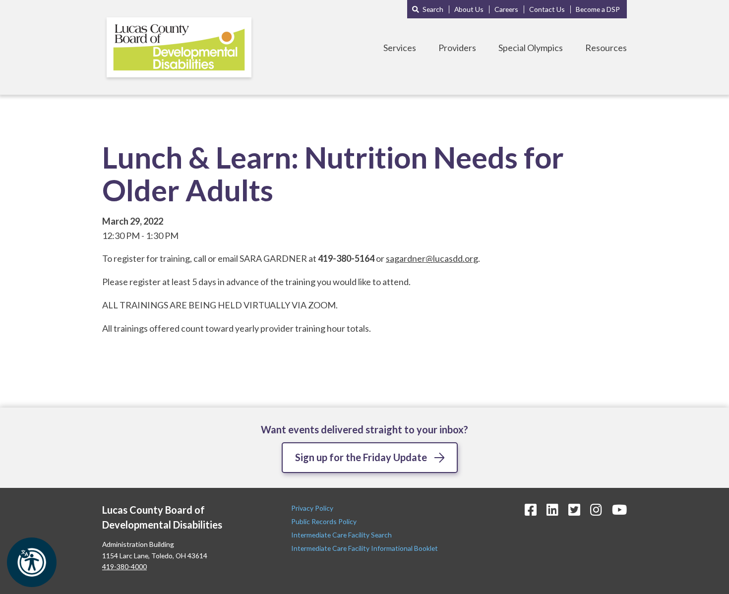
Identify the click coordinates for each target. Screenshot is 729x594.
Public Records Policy (324, 521)
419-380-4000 (124, 566)
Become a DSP (598, 9)
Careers (506, 9)
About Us (469, 9)
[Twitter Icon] (574, 509)
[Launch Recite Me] (32, 562)
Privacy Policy (313, 508)
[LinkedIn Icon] (552, 509)
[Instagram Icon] (596, 509)
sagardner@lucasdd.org (432, 258)
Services (399, 47)
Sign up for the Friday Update (361, 457)
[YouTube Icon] (619, 509)
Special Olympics (530, 47)
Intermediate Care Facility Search (342, 535)
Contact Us (547, 9)
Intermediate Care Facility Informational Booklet (364, 548)
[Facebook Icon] (531, 509)
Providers (457, 47)
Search (433, 9)
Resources (606, 47)
